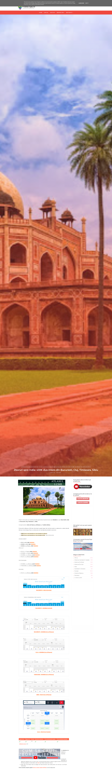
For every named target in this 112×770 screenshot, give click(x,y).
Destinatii (69, 12)
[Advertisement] (83, 603)
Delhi (51, 466)
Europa (76, 571)
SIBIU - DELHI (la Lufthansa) (43, 694)
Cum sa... (46, 12)
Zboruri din (60, 12)
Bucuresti (34, 466)
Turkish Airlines (86, 466)
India (55, 466)
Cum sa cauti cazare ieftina (39, 767)
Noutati (52, 12)
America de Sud (79, 564)
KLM (58, 466)
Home (40, 12)
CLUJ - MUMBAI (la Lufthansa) (44, 652)
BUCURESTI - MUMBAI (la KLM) (44, 608)
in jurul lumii (78, 577)
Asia (30, 466)
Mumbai (69, 466)
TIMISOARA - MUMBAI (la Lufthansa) (44, 674)
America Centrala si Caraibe (82, 560)
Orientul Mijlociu (79, 573)
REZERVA (32, 542)
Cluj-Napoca (45, 466)
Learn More (81, 3)
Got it (86, 3)
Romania (77, 575)
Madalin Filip (52, 472)
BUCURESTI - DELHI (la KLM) (43, 590)
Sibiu (74, 466)
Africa (76, 557)
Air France (24, 466)
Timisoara (78, 466)
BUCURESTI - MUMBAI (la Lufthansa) (44, 632)
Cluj (39, 466)
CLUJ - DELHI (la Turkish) (44, 732)
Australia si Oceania (80, 568)
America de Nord (79, 562)
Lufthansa (63, 466)
